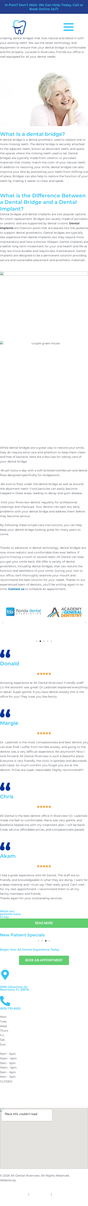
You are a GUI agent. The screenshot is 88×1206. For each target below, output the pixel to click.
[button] (2, 622)
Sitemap (59, 1194)
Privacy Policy (40, 1194)
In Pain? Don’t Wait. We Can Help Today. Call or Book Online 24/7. (44, 7)
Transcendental (27, 1180)
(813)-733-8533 (10, 1008)
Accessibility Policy (13, 1194)
